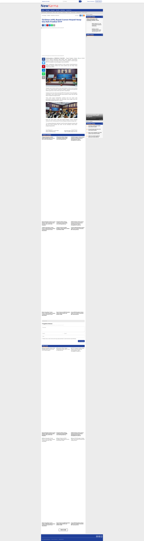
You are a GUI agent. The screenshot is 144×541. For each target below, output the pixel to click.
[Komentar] (54, 25)
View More (63, 529)
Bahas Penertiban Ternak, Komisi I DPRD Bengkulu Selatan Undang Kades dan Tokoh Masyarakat (48, 524)
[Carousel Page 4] (101, 119)
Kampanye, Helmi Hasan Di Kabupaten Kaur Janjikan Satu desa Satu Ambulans (94, 115)
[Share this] (43, 25)
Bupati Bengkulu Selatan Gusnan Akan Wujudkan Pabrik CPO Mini (70, 130)
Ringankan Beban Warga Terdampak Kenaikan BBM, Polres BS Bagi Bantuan (62, 222)
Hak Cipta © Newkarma (46, 539)
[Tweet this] (45, 25)
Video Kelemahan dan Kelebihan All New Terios (93, 20)
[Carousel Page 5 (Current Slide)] (102, 119)
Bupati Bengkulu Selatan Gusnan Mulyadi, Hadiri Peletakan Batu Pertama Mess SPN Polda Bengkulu (48, 434)
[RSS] (84, 15)
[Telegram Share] (50, 25)
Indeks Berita (61, 539)
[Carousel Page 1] (99, 119)
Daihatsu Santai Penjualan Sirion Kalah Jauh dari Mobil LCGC (96, 30)
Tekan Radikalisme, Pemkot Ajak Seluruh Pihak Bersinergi (52, 130)
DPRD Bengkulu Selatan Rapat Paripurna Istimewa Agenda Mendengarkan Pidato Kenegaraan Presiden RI (77, 434)
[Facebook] (80, 15)
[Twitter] (82, 15)
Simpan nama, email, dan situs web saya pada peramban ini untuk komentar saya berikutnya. (59, 338)
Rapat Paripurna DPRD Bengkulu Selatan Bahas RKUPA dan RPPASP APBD (63, 313)
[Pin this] (47, 25)
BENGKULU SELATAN (49, 23)
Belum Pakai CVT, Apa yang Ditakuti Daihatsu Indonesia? (96, 24)
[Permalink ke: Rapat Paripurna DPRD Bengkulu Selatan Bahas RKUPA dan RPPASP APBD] (63, 269)
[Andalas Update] (51, 5)
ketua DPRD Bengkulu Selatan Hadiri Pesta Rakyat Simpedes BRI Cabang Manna (77, 313)
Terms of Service (54, 539)
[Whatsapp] (52, 25)
